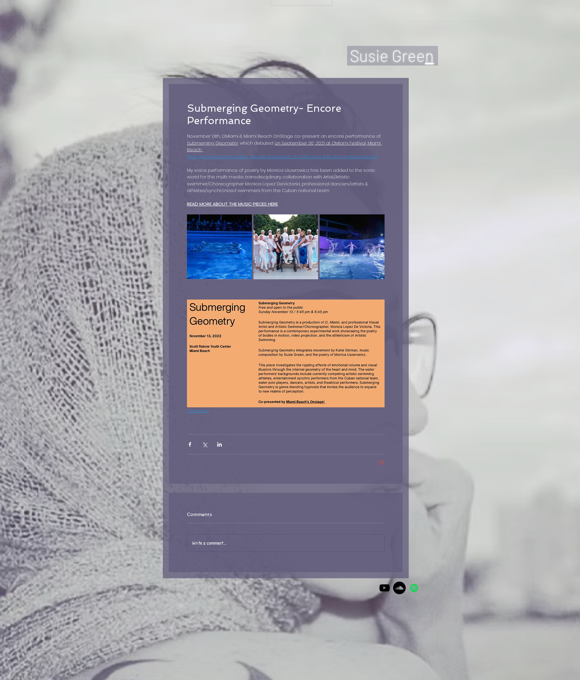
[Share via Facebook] (190, 444)
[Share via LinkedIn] (219, 444)
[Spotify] (414, 588)
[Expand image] (219, 246)
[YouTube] (384, 588)
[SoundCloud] (399, 588)
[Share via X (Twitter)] (205, 444)
